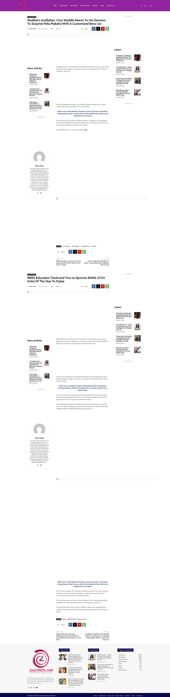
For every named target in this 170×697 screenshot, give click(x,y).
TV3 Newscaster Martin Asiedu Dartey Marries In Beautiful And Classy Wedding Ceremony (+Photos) (75, 671)
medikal (93, 246)
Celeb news (31, 17)
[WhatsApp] (107, 29)
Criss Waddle (80, 104)
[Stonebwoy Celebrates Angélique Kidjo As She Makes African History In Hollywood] (46, 75)
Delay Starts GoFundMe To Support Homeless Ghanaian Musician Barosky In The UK (35, 105)
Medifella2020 (85, 246)
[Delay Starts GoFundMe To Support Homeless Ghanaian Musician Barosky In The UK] (46, 103)
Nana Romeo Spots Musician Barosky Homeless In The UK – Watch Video (123, 92)
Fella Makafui (73, 107)
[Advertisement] (41, 130)
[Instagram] (145, 6)
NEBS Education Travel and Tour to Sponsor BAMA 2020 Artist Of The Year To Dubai (68, 263)
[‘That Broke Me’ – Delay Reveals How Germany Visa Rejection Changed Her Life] (46, 90)
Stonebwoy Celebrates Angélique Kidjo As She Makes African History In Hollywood (35, 78)
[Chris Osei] (39, 157)
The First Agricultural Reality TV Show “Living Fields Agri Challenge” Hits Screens (96, 263)
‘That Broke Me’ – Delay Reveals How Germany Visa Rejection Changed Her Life (35, 92)
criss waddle (66, 246)
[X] (98, 29)
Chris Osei (32, 28)
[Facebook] (141, 6)
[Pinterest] (103, 29)
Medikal (78, 121)
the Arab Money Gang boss (71, 123)
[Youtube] (37, 687)
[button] (150, 5)
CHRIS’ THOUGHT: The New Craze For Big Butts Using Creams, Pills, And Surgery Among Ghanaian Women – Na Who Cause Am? (76, 682)
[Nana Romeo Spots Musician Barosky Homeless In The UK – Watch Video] (137, 92)
